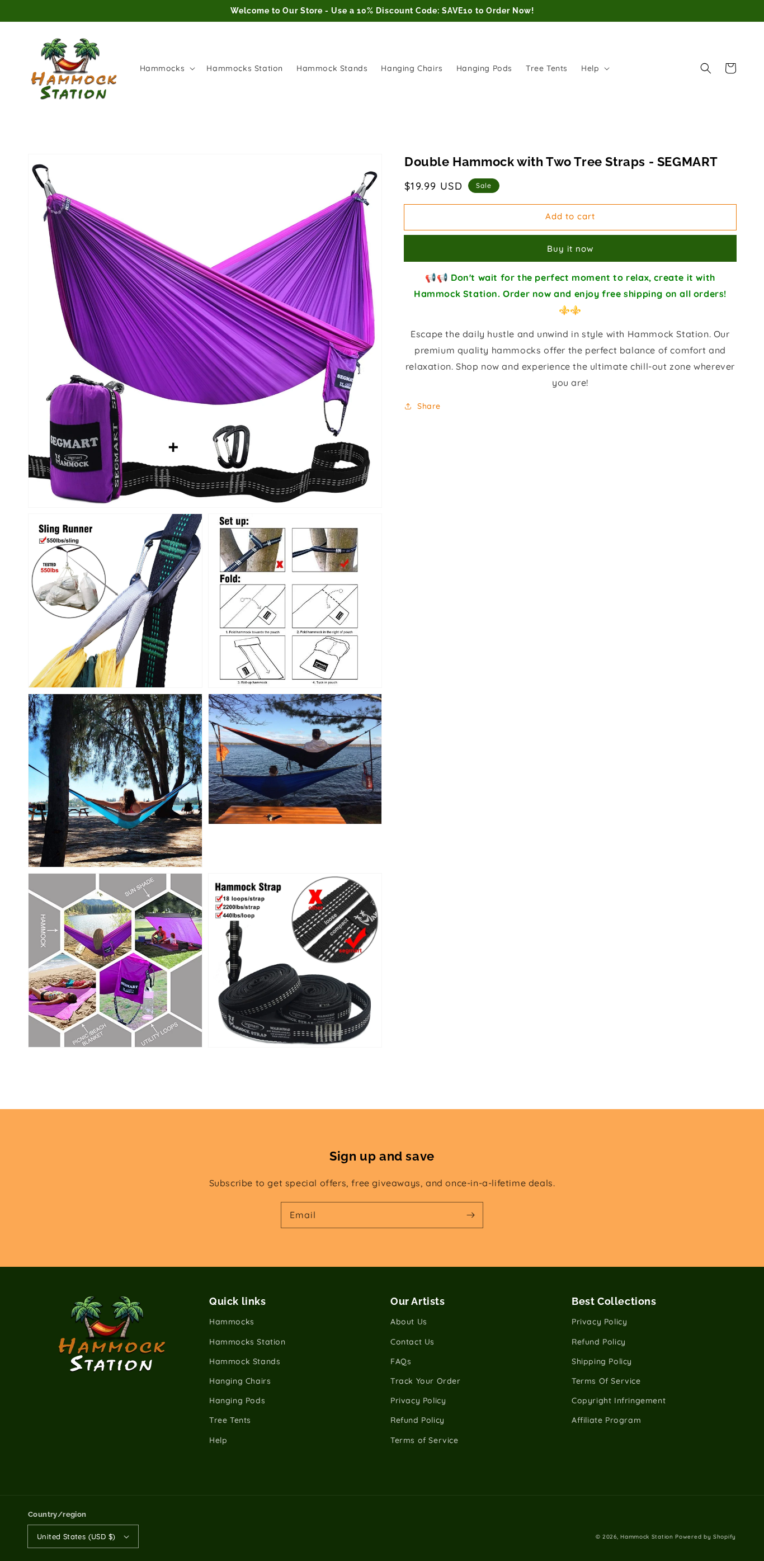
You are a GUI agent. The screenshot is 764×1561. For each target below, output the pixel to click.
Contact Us (412, 1342)
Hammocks (231, 1322)
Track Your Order (425, 1381)
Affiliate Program (606, 1420)
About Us (408, 1322)
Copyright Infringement (619, 1400)
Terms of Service (424, 1440)
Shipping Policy (602, 1361)
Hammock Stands (244, 1361)
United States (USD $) (76, 1536)
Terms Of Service (606, 1381)
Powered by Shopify (705, 1536)
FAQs (400, 1361)
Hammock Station (646, 1536)
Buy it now (570, 248)
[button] (706, 68)
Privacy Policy (418, 1400)
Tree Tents (230, 1420)
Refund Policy (417, 1420)
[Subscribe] (470, 1214)
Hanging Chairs (240, 1381)
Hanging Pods (237, 1400)
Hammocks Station (247, 1342)
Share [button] (429, 405)
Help (218, 1440)
